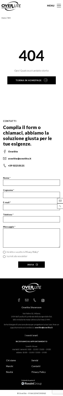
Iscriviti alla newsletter (16, 256)
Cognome (8, 190)
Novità (9, 372)
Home (4, 18)
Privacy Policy (31, 252)
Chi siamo (11, 360)
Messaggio (9, 226)
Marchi (9, 366)
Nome (6, 178)
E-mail (7, 202)
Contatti (35, 366)
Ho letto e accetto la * (22, 252)
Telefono (8, 214)
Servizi (34, 360)
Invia (30, 264)
